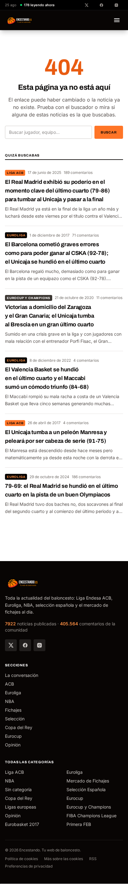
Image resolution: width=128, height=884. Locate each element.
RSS (93, 858)
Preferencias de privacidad (29, 866)
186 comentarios (86, 476)
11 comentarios (109, 297)
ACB (9, 684)
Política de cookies (21, 858)
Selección (15, 718)
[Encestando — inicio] (19, 20)
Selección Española (86, 789)
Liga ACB (15, 173)
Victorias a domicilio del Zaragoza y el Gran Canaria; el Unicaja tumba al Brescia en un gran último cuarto (49, 316)
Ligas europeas (20, 806)
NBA (9, 701)
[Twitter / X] (11, 645)
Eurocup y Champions (28, 298)
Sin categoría (18, 789)
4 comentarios (86, 360)
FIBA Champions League (91, 815)
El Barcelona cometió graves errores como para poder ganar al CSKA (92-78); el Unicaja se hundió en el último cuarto (56, 253)
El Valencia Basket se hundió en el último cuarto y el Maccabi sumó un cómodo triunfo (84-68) (47, 378)
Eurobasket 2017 (22, 824)
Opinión (13, 744)
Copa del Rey (18, 727)
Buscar (109, 132)
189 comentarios (78, 172)
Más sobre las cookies (63, 858)
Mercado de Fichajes (87, 780)
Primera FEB (78, 824)
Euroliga (16, 235)
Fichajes (13, 710)
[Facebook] (25, 645)
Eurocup (13, 736)
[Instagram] (39, 645)
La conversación (21, 675)
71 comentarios (85, 235)
